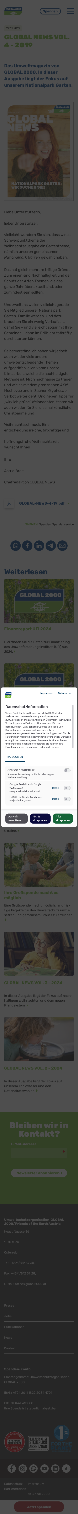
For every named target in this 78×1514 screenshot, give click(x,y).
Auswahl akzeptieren (15, 818)
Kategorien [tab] (15, 757)
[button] (65, 770)
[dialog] (39, 757)
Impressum (46, 693)
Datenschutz (65, 693)
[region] (39, 756)
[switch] (67, 770)
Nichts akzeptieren (40, 818)
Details (55, 788)
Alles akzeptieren (63, 818)
